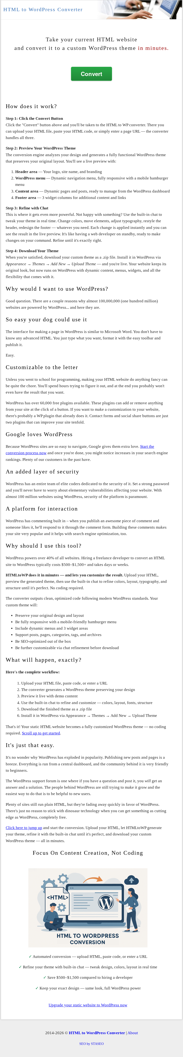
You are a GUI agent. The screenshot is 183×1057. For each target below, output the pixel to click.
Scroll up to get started (41, 733)
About (132, 1033)
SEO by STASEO (91, 1044)
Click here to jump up (24, 827)
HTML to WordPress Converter (43, 9)
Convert (91, 74)
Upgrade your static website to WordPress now (88, 1005)
